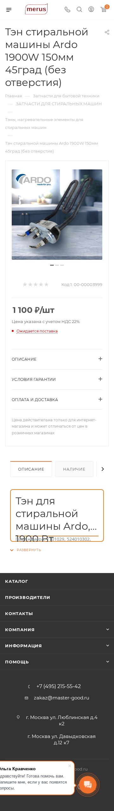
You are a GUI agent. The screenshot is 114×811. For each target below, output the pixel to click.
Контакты (19, 613)
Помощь (17, 661)
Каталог (16, 581)
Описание (31, 469)
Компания (20, 629)
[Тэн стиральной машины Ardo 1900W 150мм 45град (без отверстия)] (57, 214)
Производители (27, 597)
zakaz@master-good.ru (61, 698)
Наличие (74, 469)
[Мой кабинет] (91, 10)
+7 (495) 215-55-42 (58, 686)
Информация (23, 645)
